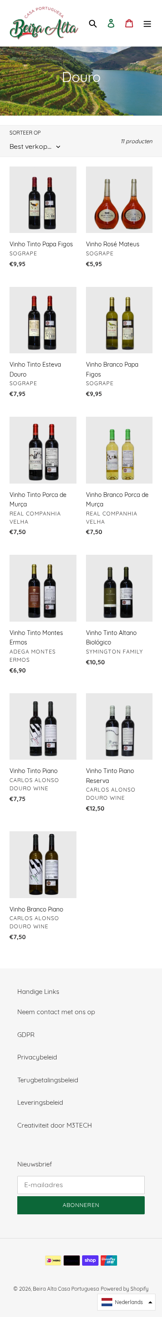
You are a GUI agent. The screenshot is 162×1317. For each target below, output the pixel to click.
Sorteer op (25, 132)
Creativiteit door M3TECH (54, 1125)
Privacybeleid (37, 1057)
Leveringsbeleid (40, 1102)
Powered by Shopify (125, 1289)
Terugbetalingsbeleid (47, 1080)
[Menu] (147, 23)
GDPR (26, 1035)
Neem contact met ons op (56, 1012)
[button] (126, 1302)
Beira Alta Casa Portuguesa (66, 1289)
